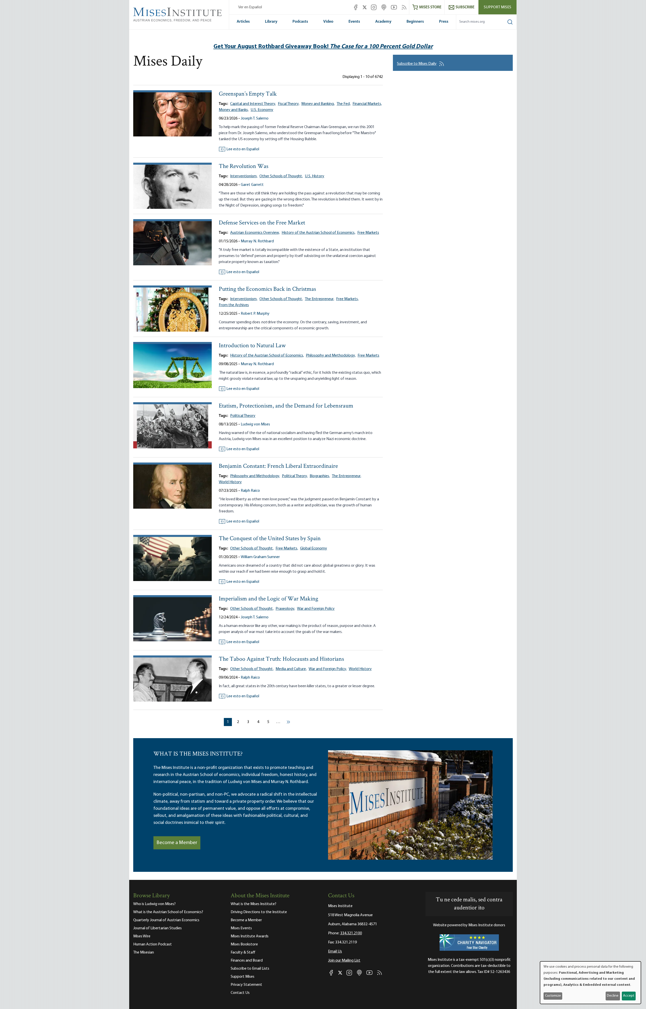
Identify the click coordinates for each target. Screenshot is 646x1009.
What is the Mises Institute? (253, 904)
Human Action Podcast (152, 944)
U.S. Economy (262, 110)
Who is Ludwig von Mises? (154, 904)
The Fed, (344, 104)
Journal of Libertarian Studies (157, 928)
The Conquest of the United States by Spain (270, 538)
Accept (628, 996)
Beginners (415, 22)
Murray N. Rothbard (257, 241)
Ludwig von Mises (255, 424)
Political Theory (242, 416)
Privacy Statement (246, 985)
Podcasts (300, 22)
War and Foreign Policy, (328, 669)
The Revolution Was (243, 166)
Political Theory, (295, 476)
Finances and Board (247, 961)
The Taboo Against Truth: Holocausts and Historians (281, 659)
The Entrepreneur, (319, 299)
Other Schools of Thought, (281, 176)
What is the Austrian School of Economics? (168, 912)
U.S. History (314, 176)
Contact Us (240, 993)
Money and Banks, (234, 110)
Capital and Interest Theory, (253, 104)
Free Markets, (347, 299)
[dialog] (590, 982)
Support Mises (497, 7)
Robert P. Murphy (255, 314)
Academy (383, 22)
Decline (612, 996)
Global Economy (313, 548)
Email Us (335, 951)
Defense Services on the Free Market (262, 223)
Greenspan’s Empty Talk (248, 94)
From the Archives (234, 305)
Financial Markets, (367, 104)
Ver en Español (250, 7)
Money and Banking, (318, 104)
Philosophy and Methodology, (331, 356)
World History (230, 482)
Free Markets (368, 233)
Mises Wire (141, 936)
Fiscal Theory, (288, 104)
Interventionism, (243, 176)
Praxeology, (285, 609)
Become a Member (176, 842)
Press (443, 22)
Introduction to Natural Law (252, 345)
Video (328, 22)
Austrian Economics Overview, (255, 233)
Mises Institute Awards (249, 936)
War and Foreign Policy (316, 609)
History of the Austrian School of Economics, (318, 233)
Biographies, (320, 476)
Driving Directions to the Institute (259, 912)
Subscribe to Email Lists (250, 969)
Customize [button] (553, 996)
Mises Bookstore (244, 944)
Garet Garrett (252, 185)
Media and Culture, (291, 669)
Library (271, 22)
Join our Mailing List (344, 961)
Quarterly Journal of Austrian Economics (166, 920)
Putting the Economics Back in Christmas (267, 289)
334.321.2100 (351, 933)
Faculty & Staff (243, 952)
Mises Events (241, 928)
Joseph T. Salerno (254, 119)
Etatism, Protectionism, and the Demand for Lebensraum (286, 406)
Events (354, 22)
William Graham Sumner (260, 557)
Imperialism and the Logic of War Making (268, 599)
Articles (243, 22)
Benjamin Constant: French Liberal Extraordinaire (278, 466)
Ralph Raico (250, 491)
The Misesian (143, 952)
